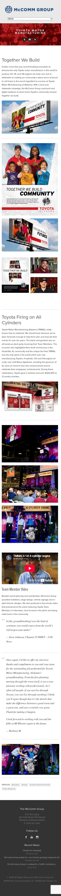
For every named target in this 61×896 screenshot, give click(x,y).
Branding (15, 785)
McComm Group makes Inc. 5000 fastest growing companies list (32, 857)
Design (24, 785)
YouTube (31, 837)
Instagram (37, 837)
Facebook (26, 837)
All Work (30, 39)
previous (24, 39)
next (35, 39)
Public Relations (9, 789)
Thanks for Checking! (32, 850)
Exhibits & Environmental (40, 785)
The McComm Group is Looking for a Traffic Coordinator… (32, 864)
